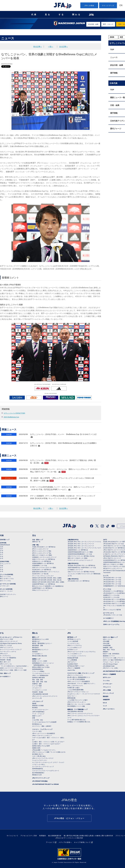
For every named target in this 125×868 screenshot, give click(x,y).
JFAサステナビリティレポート (76, 702)
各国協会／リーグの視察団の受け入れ (78, 722)
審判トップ (35, 637)
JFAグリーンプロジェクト (75, 675)
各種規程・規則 (107, 647)
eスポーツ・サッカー (6, 591)
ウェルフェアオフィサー (39, 760)
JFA (69, 633)
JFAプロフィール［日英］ (111, 668)
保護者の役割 (36, 748)
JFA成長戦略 (107, 645)
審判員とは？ (36, 641)
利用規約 (42, 835)
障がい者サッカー (5, 662)
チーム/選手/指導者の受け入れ (76, 720)
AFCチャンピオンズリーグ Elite (41, 551)
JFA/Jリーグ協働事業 (73, 668)
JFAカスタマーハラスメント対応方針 (69, 838)
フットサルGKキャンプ (74, 654)
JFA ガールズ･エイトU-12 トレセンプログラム (81, 651)
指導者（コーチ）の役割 (39, 661)
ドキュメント (107, 687)
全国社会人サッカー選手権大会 (41, 561)
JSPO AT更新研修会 (38, 712)
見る (48, 14)
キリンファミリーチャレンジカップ (10, 649)
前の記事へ (37, 46)
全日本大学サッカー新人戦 (40, 574)
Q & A (105, 703)
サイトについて (12, 835)
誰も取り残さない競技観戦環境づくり (78, 677)
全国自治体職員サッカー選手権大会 (43, 563)
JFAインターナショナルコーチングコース (44, 696)
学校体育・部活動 (5, 660)
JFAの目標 (106, 643)
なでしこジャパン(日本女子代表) (14, 413)
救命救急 (35, 707)
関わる (76, 14)
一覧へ (50, 46)
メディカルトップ (37, 701)
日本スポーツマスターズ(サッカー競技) (44, 567)
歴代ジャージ (4, 596)
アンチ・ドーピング (38, 714)
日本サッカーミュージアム (111, 624)
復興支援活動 (71, 698)
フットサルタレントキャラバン (76, 656)
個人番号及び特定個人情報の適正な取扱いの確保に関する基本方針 (88, 835)
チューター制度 (37, 686)
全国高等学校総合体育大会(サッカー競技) (80, 552)
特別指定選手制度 (72, 658)
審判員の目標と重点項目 (39, 656)
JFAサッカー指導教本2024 (40, 675)
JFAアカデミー (71, 662)
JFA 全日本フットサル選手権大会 (113, 591)
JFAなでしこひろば (6, 645)
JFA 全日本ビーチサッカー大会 (112, 615)
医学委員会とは (37, 724)
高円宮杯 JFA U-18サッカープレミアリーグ (81, 544)
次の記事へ (63, 46)
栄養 (33, 718)
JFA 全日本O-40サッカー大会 (112, 577)
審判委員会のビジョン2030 (40, 639)
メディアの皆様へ (65, 842)
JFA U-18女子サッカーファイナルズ (114, 550)
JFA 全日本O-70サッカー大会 (112, 584)
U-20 (1, 565)
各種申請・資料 (37, 684)
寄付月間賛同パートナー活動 (76, 706)
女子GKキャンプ (72, 649)
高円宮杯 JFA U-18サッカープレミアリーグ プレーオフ (84, 548)
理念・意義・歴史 (37, 679)
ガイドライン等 (37, 698)
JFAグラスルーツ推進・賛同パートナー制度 (13, 670)
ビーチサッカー (4, 586)
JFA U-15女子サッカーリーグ (112, 558)
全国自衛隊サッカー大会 (39, 565)
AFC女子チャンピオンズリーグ (112, 568)
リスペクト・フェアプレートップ (42, 729)
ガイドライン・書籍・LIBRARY (41, 726)
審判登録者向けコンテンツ (40, 649)
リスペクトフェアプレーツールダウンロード (45, 770)
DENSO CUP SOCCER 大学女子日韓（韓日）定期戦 (48, 582)
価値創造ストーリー (109, 656)
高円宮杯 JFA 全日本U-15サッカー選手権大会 (81, 565)
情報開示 (105, 651)
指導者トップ (36, 659)
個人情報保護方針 (54, 835)
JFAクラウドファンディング (40, 778)
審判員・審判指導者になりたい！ (42, 643)
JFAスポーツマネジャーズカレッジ (78, 692)
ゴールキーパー (37, 688)
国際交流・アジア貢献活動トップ (77, 709)
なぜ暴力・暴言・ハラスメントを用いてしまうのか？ (48, 742)
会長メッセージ (107, 639)
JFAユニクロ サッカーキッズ (8, 641)
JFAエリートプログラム (74, 645)
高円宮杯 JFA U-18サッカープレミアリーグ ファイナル (84, 541)
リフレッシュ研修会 (38, 671)
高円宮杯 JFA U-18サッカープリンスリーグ (81, 546)
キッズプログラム (5, 656)
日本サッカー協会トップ (110, 637)
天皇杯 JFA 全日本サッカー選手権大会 (43, 547)
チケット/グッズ (108, 5)
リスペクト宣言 (37, 731)
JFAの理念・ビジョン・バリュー (69, 818)
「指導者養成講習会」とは (40, 665)
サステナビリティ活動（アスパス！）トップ (80, 673)
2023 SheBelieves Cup (11, 417)
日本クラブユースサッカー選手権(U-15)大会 (81, 572)
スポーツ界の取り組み (39, 756)
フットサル (106, 680)
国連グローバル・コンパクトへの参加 (78, 704)
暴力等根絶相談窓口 (38, 773)
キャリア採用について (82, 842)
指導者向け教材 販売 (38, 677)
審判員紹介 (35, 647)
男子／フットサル (5, 576)
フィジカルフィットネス (39, 690)
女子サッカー (107, 677)
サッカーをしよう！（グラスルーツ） (11, 637)
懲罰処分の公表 (37, 775)
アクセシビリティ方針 (29, 835)
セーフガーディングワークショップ (43, 766)
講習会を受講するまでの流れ (41, 667)
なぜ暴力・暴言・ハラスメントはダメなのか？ (46, 744)
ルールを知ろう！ (108, 618)
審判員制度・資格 (37, 645)
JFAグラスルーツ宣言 (6, 639)
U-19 (1, 550)
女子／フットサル (5, 581)
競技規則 (35, 651)
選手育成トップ (72, 637)
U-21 (1, 549)
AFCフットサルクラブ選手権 (112, 610)
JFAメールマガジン (109, 709)
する (61, 14)
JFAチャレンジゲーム (6, 647)
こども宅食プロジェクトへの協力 (77, 700)
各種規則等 (106, 699)
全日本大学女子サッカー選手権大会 (114, 548)
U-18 (1, 552)
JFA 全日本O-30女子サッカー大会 (113, 544)
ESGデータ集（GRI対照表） (111, 654)
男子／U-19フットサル (7, 578)
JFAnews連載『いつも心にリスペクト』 (44, 750)
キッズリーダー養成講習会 (8, 658)
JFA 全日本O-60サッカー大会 (112, 582)
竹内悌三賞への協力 (73, 687)
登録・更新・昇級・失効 (39, 682)
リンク (105, 706)
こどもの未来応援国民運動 (75, 690)
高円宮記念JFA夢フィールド (75, 666)
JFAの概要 (106, 641)
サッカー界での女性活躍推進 (76, 679)
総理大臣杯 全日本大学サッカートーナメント (45, 572)
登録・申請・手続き (109, 649)
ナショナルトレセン (73, 643)
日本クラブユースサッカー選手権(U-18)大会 (81, 556)
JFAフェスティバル (6, 664)
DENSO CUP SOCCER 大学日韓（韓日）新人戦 (46, 580)
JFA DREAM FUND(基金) (40, 781)
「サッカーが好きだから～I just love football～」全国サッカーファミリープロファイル (14, 667)
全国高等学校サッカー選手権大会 (78, 550)
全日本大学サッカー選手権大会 (41, 569)
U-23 (1, 547)
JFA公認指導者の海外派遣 (40, 694)
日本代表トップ (4, 539)
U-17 (1, 554)
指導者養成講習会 (37, 669)
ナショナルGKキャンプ (74, 647)
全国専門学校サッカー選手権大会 (42, 588)
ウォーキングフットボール (8, 651)
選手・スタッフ (108, 24)
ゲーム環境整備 (72, 660)
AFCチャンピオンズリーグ (40, 549)
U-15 (1, 558)
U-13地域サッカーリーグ (75, 569)
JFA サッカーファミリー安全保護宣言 (43, 733)
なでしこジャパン (5, 563)
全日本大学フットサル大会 (111, 597)
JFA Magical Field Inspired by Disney (11, 643)
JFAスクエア (4, 653)
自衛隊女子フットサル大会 (111, 595)
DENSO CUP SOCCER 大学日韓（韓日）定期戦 (46, 578)
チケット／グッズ (108, 693)
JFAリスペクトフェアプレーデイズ (42, 758)
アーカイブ (50, 842)
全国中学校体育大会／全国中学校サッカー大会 (82, 567)
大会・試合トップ (37, 539)
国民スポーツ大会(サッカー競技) (42, 555)
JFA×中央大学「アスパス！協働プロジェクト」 (81, 683)
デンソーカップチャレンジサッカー (43, 576)
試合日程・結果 (93, 24)
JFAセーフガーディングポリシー (42, 735)
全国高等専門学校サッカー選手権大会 (43, 584)
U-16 (1, 556)
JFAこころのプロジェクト (75, 685)
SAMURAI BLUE (5, 545)
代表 (34, 14)
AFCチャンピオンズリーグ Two (41, 553)
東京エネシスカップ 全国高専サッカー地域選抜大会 (47, 586)
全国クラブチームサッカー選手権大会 (43, 559)
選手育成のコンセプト (74, 639)
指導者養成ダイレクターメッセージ (43, 663)
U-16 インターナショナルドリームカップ (80, 560)
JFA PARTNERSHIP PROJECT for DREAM (45, 784)
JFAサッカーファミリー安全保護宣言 (78, 681)
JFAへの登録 (89, 5)
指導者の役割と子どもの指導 (41, 746)
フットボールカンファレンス (41, 673)
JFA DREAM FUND (109, 666)
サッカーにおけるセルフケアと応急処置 (44, 722)
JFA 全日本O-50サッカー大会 (112, 580)
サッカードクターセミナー (40, 709)
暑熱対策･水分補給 (38, 705)
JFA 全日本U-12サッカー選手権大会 (78, 581)
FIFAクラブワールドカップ (40, 590)
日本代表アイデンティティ (8, 594)
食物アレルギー (37, 716)
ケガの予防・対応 (37, 720)
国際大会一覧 (36, 541)
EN (121, 5)
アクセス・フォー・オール (111, 662)
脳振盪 (34, 703)
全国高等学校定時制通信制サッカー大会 (80, 554)
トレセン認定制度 (72, 641)
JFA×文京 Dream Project (110, 664)
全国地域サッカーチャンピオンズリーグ (44, 557)
